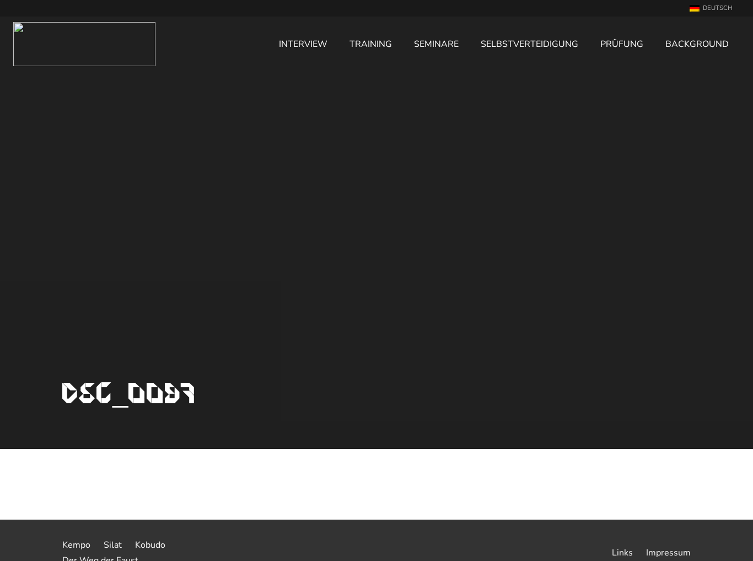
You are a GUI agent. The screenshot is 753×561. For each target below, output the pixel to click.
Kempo (76, 545)
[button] (715, 8)
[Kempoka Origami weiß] (84, 44)
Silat (113, 545)
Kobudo (150, 545)
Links (622, 553)
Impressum (668, 553)
